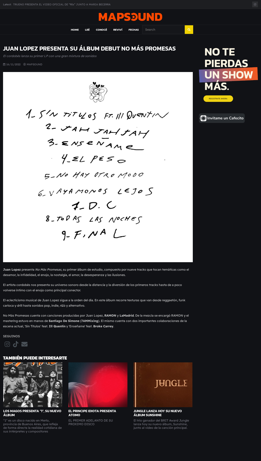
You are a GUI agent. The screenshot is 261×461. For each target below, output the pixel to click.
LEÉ (87, 29)
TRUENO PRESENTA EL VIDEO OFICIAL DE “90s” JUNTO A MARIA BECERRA (62, 4)
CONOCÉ (101, 29)
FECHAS (134, 29)
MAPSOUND (34, 64)
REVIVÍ (117, 29)
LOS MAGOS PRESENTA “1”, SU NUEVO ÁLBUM (32, 413)
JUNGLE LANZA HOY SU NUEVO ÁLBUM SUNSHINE (158, 413)
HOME (75, 29)
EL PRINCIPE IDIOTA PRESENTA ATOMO (92, 413)
